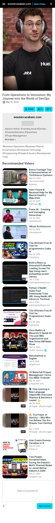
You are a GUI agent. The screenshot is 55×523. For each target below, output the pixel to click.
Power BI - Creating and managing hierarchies (39, 212)
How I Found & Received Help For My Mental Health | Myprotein (40, 194)
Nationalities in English (37, 357)
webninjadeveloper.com (39, 282)
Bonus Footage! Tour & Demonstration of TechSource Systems (40, 172)
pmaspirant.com (36, 384)
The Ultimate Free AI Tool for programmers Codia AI (40, 247)
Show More (9, 139)
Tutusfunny (34, 257)
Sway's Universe (36, 350)
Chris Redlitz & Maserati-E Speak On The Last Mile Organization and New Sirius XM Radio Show (40, 337)
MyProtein (33, 204)
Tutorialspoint (35, 221)
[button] (29, 109)
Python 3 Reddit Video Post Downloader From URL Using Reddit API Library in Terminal (40, 294)
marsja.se (33, 449)
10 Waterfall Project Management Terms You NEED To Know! (40, 375)
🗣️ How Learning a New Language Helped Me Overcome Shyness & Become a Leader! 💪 (40, 395)
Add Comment (45, 506)
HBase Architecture (40, 226)
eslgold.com (34, 364)
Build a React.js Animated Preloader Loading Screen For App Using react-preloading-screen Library (40, 269)
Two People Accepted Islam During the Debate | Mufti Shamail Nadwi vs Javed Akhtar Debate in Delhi (40, 464)
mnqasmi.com (35, 477)
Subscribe (27, 123)
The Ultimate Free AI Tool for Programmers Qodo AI (40, 314)
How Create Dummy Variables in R (40, 442)
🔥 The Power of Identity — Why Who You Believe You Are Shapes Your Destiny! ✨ (40, 420)
